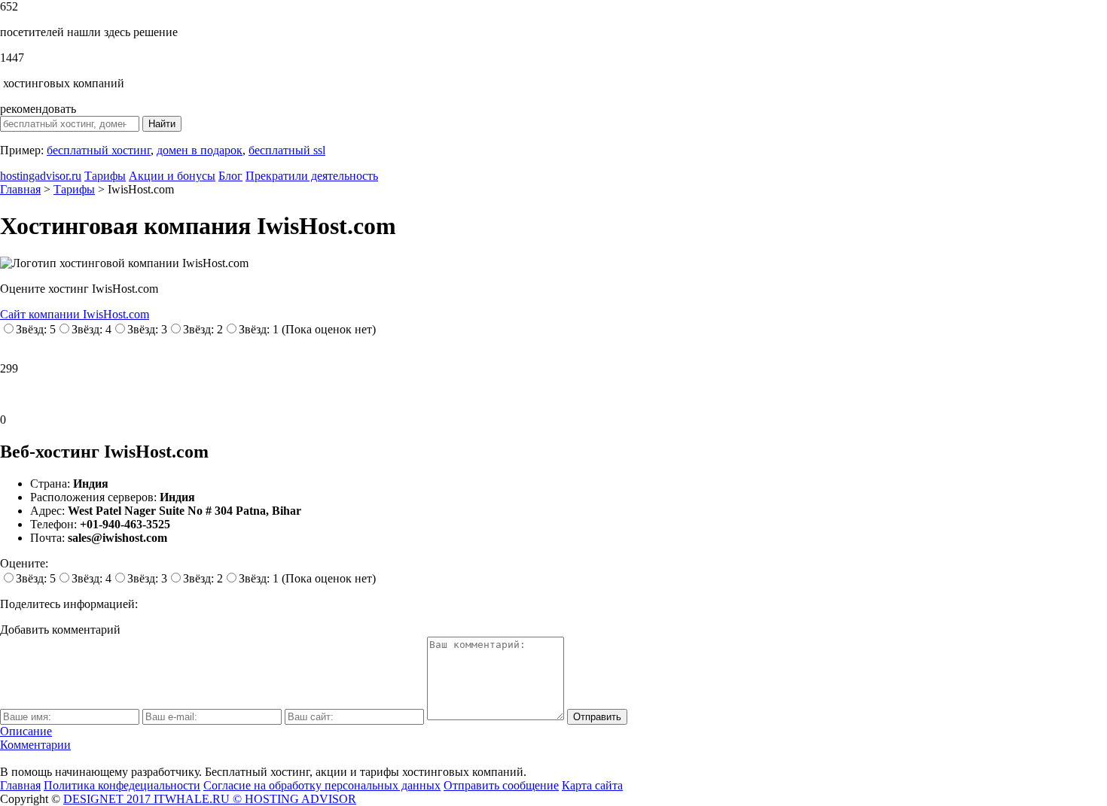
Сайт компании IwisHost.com (74, 314)
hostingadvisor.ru (40, 175)
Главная (20, 785)
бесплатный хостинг (99, 150)
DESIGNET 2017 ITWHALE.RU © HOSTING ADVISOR (209, 798)
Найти (161, 123)
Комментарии (35, 744)
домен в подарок (199, 150)
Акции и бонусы (172, 175)
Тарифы (105, 175)
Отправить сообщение (501, 785)
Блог (230, 175)
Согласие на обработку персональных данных (322, 785)
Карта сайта (592, 785)
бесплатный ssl (287, 150)
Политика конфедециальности (122, 785)
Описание (26, 731)
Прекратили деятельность (311, 175)
